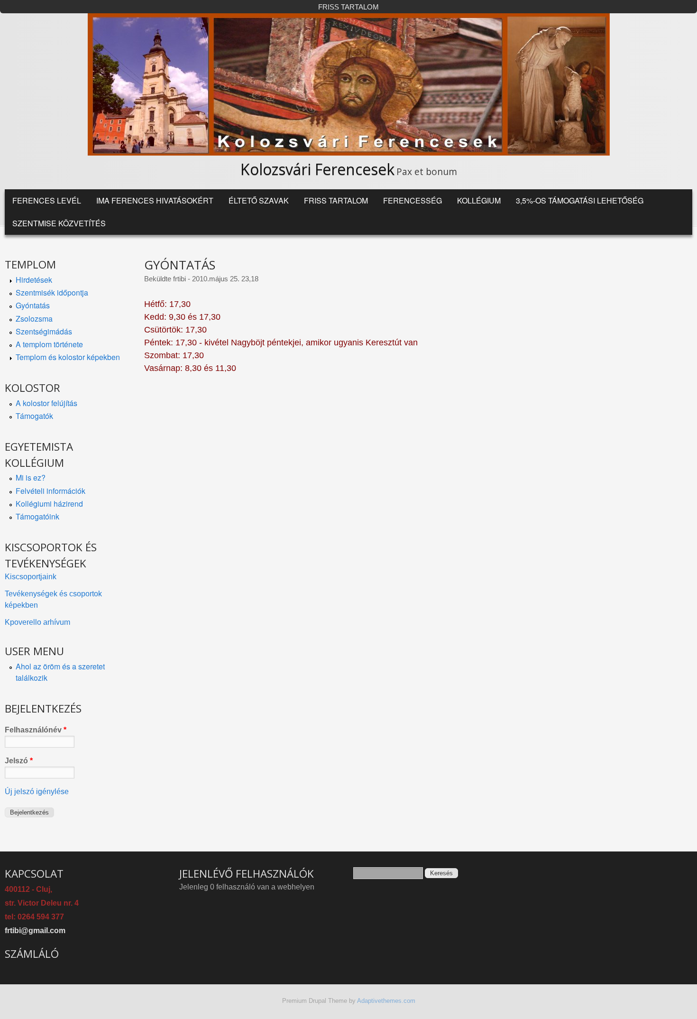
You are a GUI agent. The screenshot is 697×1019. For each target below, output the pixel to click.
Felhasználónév (35, 730)
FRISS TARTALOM (348, 7)
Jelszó (19, 761)
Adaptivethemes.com (386, 1000)
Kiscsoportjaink (30, 577)
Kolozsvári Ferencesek (317, 169)
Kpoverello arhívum (37, 622)
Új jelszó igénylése (37, 791)
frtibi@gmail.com (35, 930)
